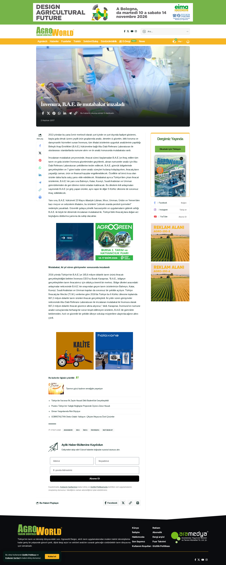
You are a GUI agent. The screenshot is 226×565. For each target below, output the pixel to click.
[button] (52, 556)
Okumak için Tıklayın (170, 149)
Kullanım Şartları (12, 558)
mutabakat (108, 430)
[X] (128, 31)
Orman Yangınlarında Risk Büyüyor (65, 411)
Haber (47, 98)
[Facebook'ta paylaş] (43, 113)
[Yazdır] (40, 197)
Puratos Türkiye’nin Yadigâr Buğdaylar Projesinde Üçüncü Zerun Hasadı (80, 406)
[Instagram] (136, 31)
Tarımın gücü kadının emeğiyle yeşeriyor (84, 388)
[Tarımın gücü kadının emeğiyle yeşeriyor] (56, 388)
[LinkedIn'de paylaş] (65, 113)
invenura (95, 430)
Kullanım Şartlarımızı (68, 487)
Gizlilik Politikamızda (99, 487)
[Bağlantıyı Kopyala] (75, 113)
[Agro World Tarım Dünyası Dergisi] (55, 31)
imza (85, 430)
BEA (77, 430)
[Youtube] (170, 217)
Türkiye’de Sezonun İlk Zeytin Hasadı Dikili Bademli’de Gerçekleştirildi (80, 400)
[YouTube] (132, 31)
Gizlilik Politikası (29, 555)
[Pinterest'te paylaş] (54, 113)
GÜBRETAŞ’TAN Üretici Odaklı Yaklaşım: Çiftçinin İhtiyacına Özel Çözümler (82, 417)
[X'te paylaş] (48, 113)
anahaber (68, 430)
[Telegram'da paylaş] (70, 113)
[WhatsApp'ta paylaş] (59, 113)
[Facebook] (124, 31)
